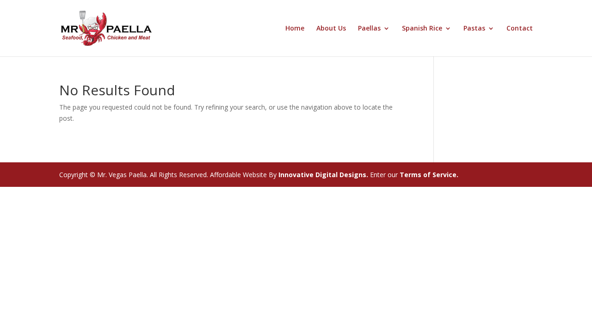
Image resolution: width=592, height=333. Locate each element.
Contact (519, 28)
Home (294, 28)
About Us (331, 28)
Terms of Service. (429, 174)
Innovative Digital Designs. (322, 174)
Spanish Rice (422, 28)
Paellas (369, 28)
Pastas (474, 28)
